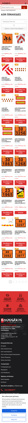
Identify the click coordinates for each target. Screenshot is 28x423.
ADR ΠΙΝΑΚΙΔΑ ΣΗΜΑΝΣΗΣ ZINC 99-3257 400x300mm (20, 233)
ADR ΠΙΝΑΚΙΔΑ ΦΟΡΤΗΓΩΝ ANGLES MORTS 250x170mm (20, 202)
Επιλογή (20, 212)
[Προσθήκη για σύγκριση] (12, 35)
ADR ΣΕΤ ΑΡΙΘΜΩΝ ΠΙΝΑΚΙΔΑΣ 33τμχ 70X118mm (7, 110)
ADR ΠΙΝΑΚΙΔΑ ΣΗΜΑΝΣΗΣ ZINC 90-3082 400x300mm (7, 264)
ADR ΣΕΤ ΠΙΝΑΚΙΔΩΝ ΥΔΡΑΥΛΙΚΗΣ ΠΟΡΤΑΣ (19, 49)
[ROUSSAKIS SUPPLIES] (5, 3)
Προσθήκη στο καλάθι (7, 60)
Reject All (14, 419)
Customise (14, 415)
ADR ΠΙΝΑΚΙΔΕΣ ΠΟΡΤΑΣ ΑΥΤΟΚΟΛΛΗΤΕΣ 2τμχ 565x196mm (20, 110)
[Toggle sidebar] (14, 25)
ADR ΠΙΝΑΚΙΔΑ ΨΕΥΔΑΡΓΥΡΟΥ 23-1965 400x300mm (7, 202)
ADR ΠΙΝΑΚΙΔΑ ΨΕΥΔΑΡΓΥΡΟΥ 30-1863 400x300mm (7, 172)
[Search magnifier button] (24, 8)
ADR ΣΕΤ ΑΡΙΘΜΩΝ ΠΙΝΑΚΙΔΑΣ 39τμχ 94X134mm (20, 80)
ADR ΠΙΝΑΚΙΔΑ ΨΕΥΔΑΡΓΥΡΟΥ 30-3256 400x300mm (20, 141)
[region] (14, 408)
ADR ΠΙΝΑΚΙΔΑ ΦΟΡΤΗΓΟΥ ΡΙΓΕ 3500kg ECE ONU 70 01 (7, 233)
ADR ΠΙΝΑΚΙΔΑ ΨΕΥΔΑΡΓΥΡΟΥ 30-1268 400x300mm (20, 172)
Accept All (14, 410)
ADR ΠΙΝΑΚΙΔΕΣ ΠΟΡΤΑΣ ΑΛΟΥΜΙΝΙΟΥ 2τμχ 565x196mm (7, 141)
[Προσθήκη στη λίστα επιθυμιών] (12, 33)
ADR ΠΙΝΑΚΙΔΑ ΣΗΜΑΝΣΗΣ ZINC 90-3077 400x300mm (20, 264)
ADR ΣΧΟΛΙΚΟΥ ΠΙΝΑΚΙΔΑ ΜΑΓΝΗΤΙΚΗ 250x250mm (7, 49)
